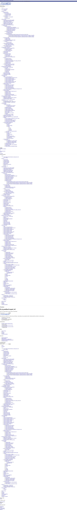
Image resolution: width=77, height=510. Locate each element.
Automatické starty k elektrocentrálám (9, 167)
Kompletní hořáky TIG (10, 272)
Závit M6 (10, 129)
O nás (2, 331)
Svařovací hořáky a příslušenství (8, 122)
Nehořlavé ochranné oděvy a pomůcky (9, 196)
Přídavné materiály (4, 75)
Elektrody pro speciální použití (9, 94)
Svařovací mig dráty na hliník (8, 230)
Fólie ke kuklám (7, 287)
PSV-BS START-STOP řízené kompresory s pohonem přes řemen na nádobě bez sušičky (21, 36)
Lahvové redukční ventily (9, 108)
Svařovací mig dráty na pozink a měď (10, 81)
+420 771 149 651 (4, 318)
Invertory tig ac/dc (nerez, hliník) (10, 120)
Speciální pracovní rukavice (9, 61)
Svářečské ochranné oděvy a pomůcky (9, 403)
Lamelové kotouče (6, 160)
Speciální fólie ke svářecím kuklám (12, 140)
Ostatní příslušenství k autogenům (10, 110)
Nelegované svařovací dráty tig (9, 84)
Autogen (5, 251)
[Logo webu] (5, 4)
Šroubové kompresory (8, 33)
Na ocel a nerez (7, 18)
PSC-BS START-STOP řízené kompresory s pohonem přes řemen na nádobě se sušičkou (19, 183)
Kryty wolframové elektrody (11, 136)
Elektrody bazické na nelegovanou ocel (10, 91)
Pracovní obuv (6, 52)
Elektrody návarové (8, 93)
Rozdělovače (7, 71)
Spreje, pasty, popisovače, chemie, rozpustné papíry (11, 116)
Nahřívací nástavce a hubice (9, 109)
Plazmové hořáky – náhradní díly (8, 67)
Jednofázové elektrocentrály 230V (8, 22)
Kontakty (3, 332)
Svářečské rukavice (8, 62)
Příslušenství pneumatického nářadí (10, 187)
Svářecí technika (4, 103)
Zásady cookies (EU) (5, 337)
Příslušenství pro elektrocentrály (8, 23)
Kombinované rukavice (8, 59)
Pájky (4, 226)
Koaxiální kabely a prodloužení (9, 69)
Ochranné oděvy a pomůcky (6, 47)
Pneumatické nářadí (6, 37)
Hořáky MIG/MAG (8, 123)
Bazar (4, 488)
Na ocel (6, 17)
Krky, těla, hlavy (7, 70)
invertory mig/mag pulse (8, 119)
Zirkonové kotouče (8, 15)
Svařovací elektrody (6, 90)
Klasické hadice (9, 42)
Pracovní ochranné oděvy (7, 53)
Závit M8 (10, 130)
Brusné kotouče (6, 159)
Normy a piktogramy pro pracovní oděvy (7, 326)
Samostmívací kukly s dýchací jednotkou (11, 144)
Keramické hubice (9, 134)
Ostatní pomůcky (7, 55)
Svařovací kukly (6, 139)
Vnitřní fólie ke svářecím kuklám (11, 142)
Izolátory (8, 133)
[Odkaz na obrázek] (5, 314)
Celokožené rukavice (8, 58)
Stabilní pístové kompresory (11, 30)
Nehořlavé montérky (8, 49)
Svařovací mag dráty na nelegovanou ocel (11, 77)
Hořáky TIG (7, 271)
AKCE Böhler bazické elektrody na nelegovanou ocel (11, 348)
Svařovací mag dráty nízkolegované (10, 79)
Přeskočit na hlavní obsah (9, 0)
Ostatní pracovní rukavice (9, 399)
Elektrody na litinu (8, 242)
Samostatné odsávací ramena (8, 98)
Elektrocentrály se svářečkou (8, 21)
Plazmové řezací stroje (7, 72)
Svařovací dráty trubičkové (7, 89)
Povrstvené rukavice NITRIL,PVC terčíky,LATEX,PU (13, 60)
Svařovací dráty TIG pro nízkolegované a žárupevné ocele (13, 88)
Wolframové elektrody (10, 138)
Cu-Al (6, 277)
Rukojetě (6, 113)
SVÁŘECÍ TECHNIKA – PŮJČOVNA (9, 102)
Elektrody (5, 217)
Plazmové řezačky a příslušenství (6, 66)
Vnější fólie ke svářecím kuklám (11, 141)
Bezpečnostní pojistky (8, 255)
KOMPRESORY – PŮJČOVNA (8, 100)
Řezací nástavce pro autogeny (9, 112)
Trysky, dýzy (5, 221)
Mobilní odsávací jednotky (7, 96)
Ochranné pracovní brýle (7, 51)
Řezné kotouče (6, 163)
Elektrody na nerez (8, 92)
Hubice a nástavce (7, 68)
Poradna (3, 333)
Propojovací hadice (10, 32)
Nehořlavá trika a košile (8, 48)
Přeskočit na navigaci (3, 0)
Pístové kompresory (8, 26)
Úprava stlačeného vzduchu (7, 45)
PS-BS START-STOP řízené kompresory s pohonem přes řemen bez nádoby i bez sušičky (21, 35)
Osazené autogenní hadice (10, 106)
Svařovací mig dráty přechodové (9, 82)
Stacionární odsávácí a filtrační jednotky (9, 99)
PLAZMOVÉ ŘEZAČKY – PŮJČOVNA (10, 101)
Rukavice (5, 57)
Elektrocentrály (4, 19)
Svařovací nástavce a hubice (9, 114)
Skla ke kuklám (7, 145)
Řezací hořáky (7, 259)
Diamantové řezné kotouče (7, 164)
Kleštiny (8, 135)
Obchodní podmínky (5, 334)
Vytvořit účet (2, 506)
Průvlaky (8, 126)
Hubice (8, 124)
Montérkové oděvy (8, 54)
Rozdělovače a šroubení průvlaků (12, 131)
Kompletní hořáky (9, 125)
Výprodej (5, 10)
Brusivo (3, 11)
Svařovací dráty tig (6, 234)
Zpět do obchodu (2, 501)
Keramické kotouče (8, 13)
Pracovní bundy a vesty (7, 395)
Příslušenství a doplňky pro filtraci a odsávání (10, 97)
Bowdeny (6, 273)
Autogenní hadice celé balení (11, 105)
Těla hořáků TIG (9, 137)
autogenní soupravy (8, 107)
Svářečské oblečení (8, 65)
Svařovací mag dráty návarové (9, 78)
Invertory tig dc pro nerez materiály (10, 121)
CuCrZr (10, 128)
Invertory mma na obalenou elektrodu (10, 266)
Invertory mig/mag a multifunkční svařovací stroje (12, 118)
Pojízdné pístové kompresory (9, 176)
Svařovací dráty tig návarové (9, 87)
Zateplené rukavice (8, 63)
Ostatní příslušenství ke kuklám (9, 143)
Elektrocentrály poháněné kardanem (9, 168)
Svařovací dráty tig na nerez (9, 86)
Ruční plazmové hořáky (7, 73)
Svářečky (5, 117)
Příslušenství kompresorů (8, 31)
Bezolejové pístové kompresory (11, 27)
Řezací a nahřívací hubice (9, 111)
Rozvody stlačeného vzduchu (8, 40)
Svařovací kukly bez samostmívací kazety (11, 146)
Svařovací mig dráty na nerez (9, 80)
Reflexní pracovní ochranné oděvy (10, 56)
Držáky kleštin (9, 132)
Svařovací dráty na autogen (7, 83)
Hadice (6, 41)
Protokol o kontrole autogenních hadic (7, 323)
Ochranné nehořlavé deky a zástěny (9, 115)
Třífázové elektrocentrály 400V (8, 171)
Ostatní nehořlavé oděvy (8, 50)
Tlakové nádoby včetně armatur (9, 44)
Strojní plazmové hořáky (7, 74)
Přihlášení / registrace (5, 496)
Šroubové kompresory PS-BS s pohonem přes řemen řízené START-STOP (17, 34)
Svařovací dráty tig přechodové (9, 238)
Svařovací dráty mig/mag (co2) (8, 76)
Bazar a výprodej (4, 9)
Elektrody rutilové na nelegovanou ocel (10, 95)
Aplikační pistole (7, 38)
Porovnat (3, 495)
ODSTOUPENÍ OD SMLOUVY (6, 339)
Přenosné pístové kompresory (11, 29)
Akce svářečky (6, 157)
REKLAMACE (4, 338)
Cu (9, 127)
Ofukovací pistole (7, 39)
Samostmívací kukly (6, 291)
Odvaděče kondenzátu (8, 46)
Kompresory (5, 25)
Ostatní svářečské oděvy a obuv (9, 64)
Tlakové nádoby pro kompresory (8, 43)
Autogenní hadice (7, 104)
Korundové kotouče (8, 14)
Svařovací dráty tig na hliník (9, 85)
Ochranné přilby (6, 200)
